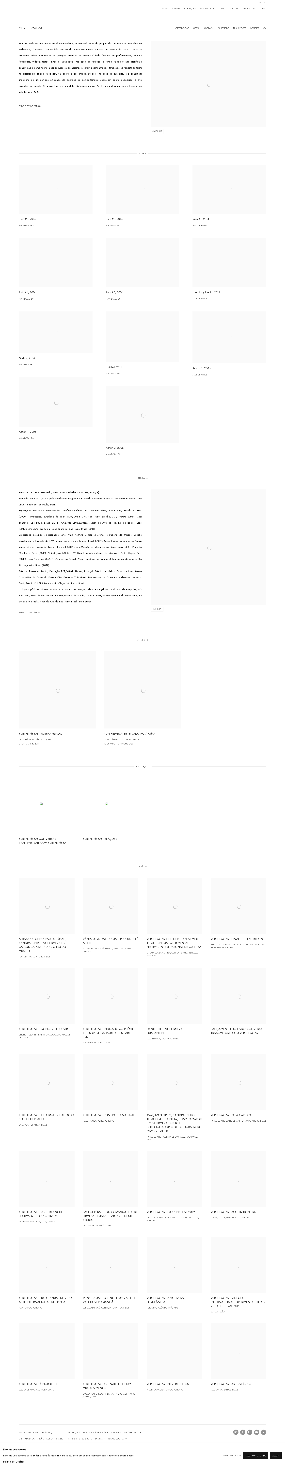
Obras (196, 28)
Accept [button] (275, 1455)
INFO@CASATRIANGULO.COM (110, 1438)
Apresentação (181, 28)
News (223, 8)
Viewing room (207, 8)
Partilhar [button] (157, 131)
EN (259, 2)
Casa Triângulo (38, 9)
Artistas (176, 8)
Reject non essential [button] (255, 1455)
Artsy (249, 1432)
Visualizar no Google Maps (263, 1432)
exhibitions (223, 28)
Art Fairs (234, 8)
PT (265, 2)
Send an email (256, 1432)
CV (264, 28)
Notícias (254, 28)
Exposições (190, 8)
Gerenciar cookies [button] (231, 1455)
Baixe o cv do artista (32, 107)
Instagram (235, 1432)
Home (165, 8)
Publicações (248, 8)
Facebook (242, 1432)
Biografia (208, 28)
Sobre (263, 8)
